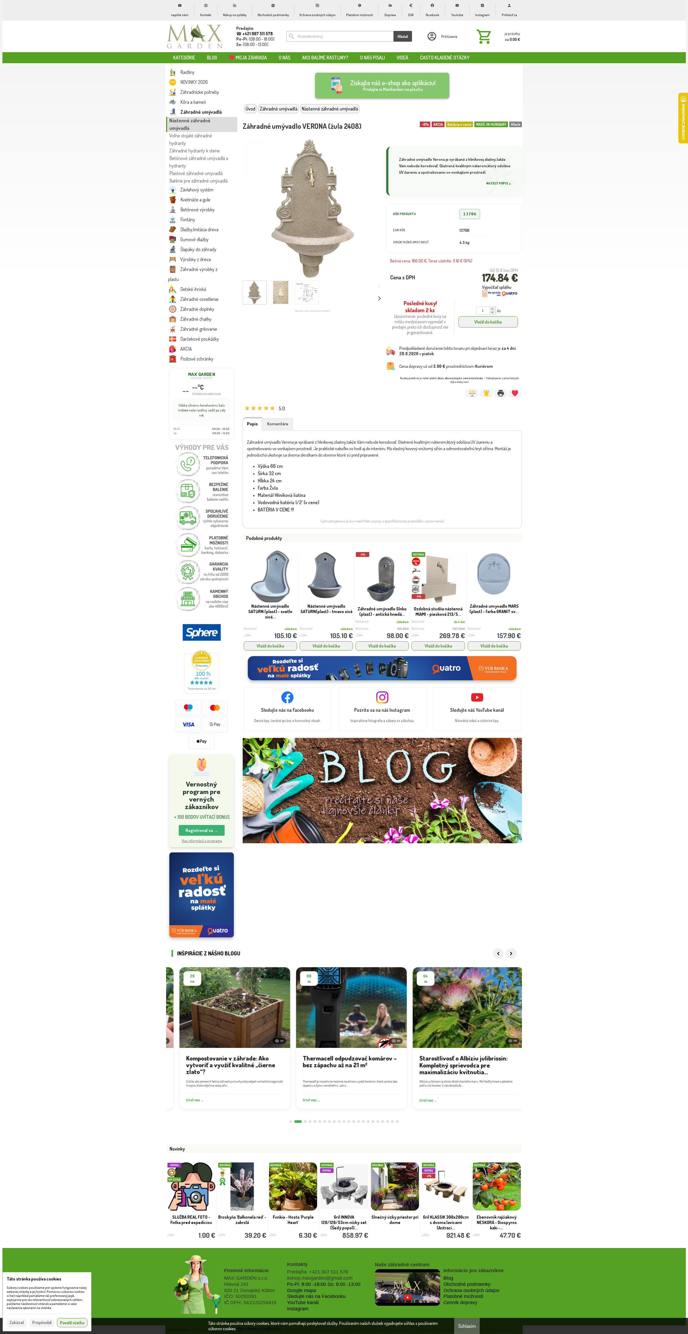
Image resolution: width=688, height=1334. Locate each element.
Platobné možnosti (463, 1296)
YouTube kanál (303, 1302)
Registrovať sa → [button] (201, 830)
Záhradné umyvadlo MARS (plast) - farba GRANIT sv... (494, 608)
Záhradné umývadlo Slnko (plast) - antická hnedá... (382, 611)
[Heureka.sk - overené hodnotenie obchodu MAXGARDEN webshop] (201, 692)
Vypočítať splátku (496, 287)
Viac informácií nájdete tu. (259, 1328)
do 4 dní (459, 622)
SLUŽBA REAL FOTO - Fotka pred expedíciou (191, 1219)
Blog (448, 1278)
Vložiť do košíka (488, 322)
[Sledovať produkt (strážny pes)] (486, 393)
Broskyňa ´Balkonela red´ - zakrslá (242, 1219)
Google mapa (301, 1290)
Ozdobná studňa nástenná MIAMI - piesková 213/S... (438, 611)
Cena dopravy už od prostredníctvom (446, 366)
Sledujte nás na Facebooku (316, 1296)
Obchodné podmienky (466, 1284)
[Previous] (498, 953)
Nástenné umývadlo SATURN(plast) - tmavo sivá (326, 608)
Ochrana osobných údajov (471, 1290)
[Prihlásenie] (442, 36)
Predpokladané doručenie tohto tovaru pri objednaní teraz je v (457, 351)
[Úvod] (194, 36)
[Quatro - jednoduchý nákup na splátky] (201, 895)
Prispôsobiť (42, 1322)
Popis (252, 423)
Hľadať (402, 36)
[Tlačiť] (500, 393)
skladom (291, 629)
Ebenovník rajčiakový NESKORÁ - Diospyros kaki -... (497, 1222)
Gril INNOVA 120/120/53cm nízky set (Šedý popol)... (344, 1222)
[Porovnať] (472, 393)
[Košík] (497, 36)
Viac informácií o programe (202, 840)
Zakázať (16, 1322)
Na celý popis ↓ (498, 183)
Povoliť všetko (72, 1322)
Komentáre (277, 423)
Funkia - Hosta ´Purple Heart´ (293, 1219)
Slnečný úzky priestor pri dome (394, 1219)
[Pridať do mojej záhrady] (514, 393)
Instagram (298, 1308)
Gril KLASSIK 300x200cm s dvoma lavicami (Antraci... (446, 1222)
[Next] (511, 953)
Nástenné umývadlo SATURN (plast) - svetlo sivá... (270, 611)
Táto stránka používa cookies (34, 1279)
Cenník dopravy (460, 1302)
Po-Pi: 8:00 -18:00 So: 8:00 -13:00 (323, 1284)
